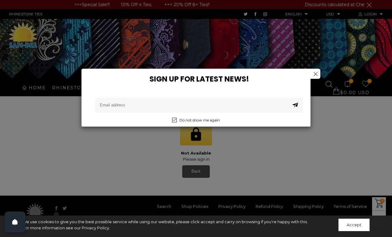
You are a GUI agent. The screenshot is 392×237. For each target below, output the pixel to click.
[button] (295, 105)
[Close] (315, 74)
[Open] (15, 222)
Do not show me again (199, 120)
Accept (354, 224)
